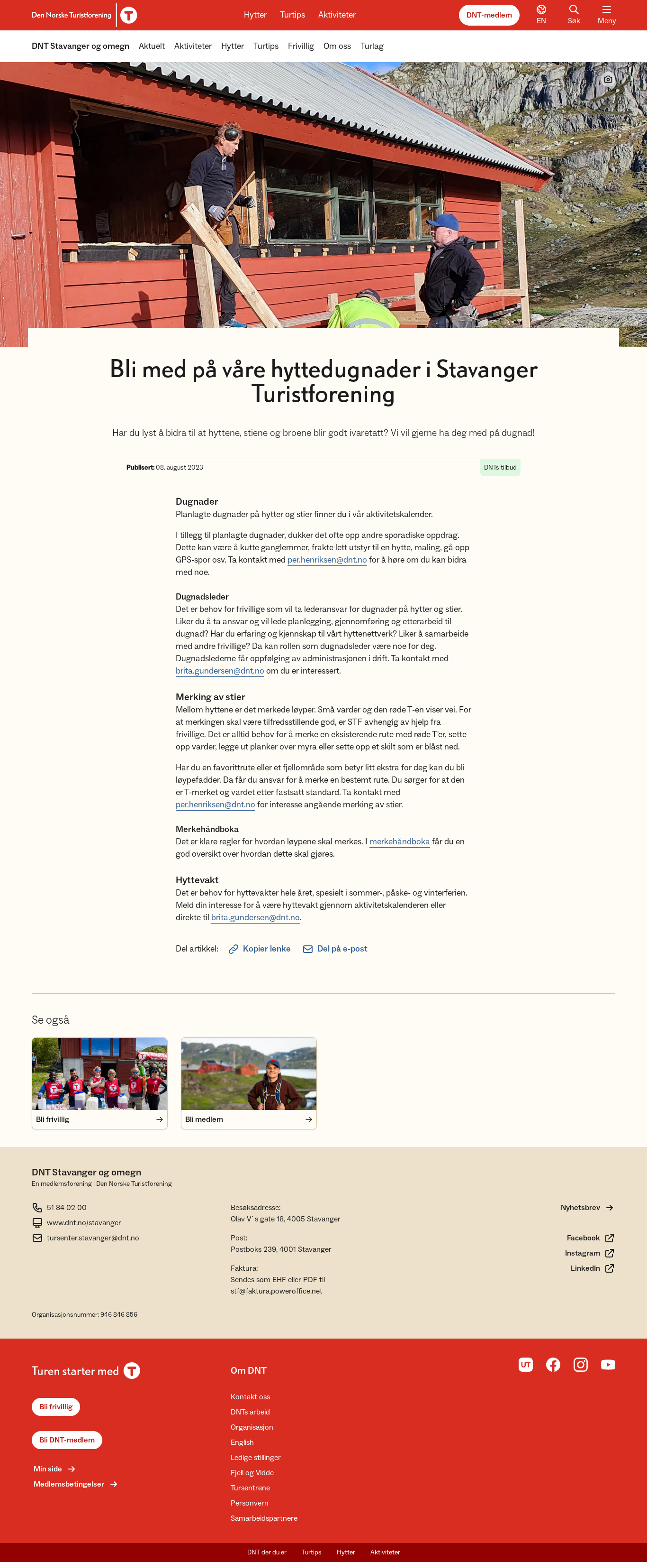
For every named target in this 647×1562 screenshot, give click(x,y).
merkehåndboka (399, 841)
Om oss (337, 46)
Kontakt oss (250, 1397)
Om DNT (249, 1371)
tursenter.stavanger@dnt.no (93, 1238)
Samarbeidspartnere (264, 1518)
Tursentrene (250, 1488)
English (242, 1442)
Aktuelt (152, 46)
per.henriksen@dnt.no (327, 560)
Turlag (372, 46)
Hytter (255, 14)
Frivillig (301, 46)
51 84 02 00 (67, 1207)
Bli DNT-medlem (67, 1440)
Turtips (292, 14)
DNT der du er (267, 1552)
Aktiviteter (337, 14)
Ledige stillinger (256, 1457)
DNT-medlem (489, 15)
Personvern (250, 1503)
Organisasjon (252, 1427)
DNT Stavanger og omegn (80, 46)
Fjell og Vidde (252, 1473)
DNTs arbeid (250, 1412)
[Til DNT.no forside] (83, 15)
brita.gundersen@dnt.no (220, 670)
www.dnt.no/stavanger (84, 1223)
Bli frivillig (55, 1407)
